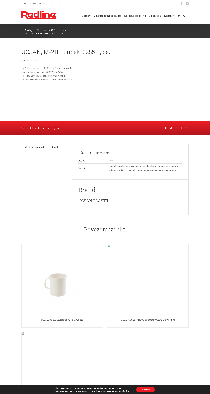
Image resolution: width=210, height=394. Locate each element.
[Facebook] (165, 128)
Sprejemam (145, 389)
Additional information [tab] (35, 147)
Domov (24, 33)
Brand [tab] (55, 147)
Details (57, 280)
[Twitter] (170, 128)
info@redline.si (54, 3)
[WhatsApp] (181, 128)
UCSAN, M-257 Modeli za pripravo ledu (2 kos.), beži (148, 319)
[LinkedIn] (176, 128)
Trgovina (32, 33)
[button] (184, 15)
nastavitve (124, 391)
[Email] (186, 128)
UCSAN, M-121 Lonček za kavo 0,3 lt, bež (62, 319)
